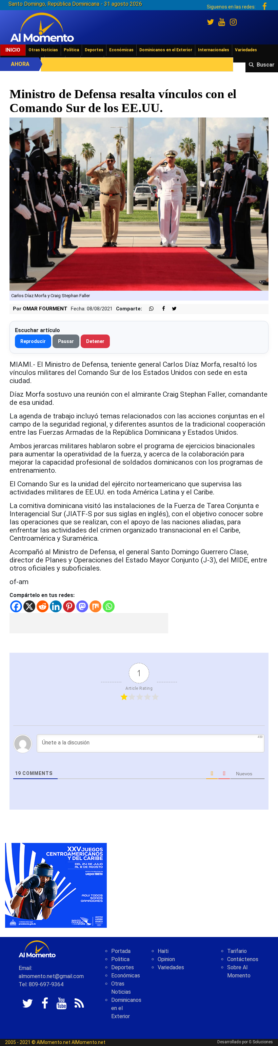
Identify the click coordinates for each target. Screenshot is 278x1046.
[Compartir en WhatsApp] (148, 309)
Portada (121, 951)
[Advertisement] (88, 623)
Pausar (66, 341)
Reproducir (33, 341)
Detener (95, 341)
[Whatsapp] (109, 606)
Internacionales (213, 50)
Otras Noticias (43, 50)
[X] (29, 606)
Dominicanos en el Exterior (165, 50)
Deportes (94, 50)
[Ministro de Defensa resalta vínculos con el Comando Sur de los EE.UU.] (139, 203)
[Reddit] (42, 606)
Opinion (166, 959)
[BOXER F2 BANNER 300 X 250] (56, 885)
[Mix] (95, 606)
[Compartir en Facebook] (160, 309)
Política (71, 50)
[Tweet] (171, 309)
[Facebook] (16, 606)
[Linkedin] (56, 606)
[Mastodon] (82, 606)
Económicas (121, 50)
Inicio (12, 50)
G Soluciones (261, 1042)
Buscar (266, 64)
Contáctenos (242, 959)
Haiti (163, 951)
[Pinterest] (69, 606)
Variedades (246, 50)
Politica (120, 959)
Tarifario (237, 951)
